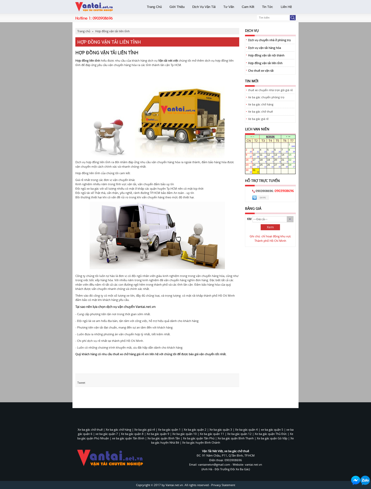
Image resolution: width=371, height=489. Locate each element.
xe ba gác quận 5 (272, 429)
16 (249, 161)
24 (256, 166)
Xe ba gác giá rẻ (258, 119)
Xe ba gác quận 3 (220, 429)
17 (256, 161)
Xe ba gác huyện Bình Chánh (201, 442)
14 (285, 156)
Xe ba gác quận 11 (212, 434)
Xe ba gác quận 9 (158, 434)
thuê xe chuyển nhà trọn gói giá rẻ (270, 90)
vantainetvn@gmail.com (214, 464)
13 (277, 156)
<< (251, 137)
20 (277, 161)
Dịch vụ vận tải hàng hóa (264, 48)
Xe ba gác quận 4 (246, 429)
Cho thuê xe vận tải (261, 70)
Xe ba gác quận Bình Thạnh (236, 438)
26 (270, 166)
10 (256, 156)
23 (249, 166)
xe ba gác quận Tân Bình (128, 438)
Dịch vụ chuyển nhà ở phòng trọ (269, 40)
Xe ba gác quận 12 (239, 434)
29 (292, 166)
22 (292, 161)
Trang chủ (83, 31)
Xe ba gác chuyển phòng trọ (266, 97)
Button (293, 17)
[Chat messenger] (355, 480)
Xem (270, 227)
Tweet (81, 383)
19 (270, 161)
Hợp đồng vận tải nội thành (266, 55)
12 (270, 156)
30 (249, 171)
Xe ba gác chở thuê (260, 111)
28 (285, 166)
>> (289, 137)
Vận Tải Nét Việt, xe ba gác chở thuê (225, 451)
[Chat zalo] (365, 480)
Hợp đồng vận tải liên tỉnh (265, 63)
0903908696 (103, 17)
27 (277, 166)
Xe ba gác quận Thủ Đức (271, 434)
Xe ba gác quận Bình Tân (163, 438)
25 (263, 166)
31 (256, 171)
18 (263, 161)
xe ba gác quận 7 (106, 434)
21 (285, 161)
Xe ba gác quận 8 (132, 434)
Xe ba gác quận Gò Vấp (272, 438)
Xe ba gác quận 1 (169, 429)
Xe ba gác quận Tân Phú (198, 438)
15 (292, 156)
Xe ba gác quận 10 (184, 434)
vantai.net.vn (253, 464)
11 (263, 156)
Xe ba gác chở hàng (260, 104)
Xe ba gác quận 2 (195, 429)
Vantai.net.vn (146, 307)
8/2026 (270, 136)
